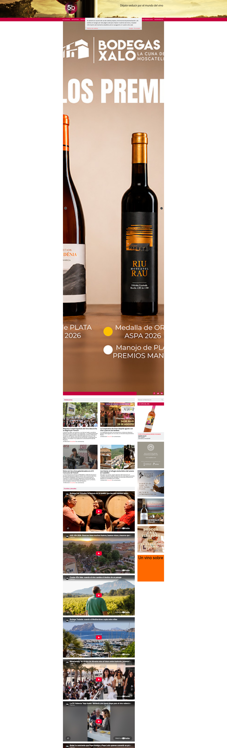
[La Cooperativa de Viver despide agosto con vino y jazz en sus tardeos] (117, 414)
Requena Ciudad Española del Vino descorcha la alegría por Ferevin (80, 429)
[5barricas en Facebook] (154, 393)
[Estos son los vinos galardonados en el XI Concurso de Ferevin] (80, 457)
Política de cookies (92, 28)
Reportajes (75, 19)
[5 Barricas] (71, 8)
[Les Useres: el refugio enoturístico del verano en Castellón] (117, 457)
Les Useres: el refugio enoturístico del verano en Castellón (117, 472)
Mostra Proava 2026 (146, 19)
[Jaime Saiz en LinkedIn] (161, 393)
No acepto (137, 28)
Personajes (84, 19)
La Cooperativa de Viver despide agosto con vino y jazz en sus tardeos (116, 429)
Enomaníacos (158, 19)
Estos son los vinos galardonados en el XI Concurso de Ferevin (78, 472)
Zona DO (109, 436)
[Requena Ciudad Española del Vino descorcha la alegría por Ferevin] (80, 414)
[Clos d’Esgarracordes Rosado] (150, 419)
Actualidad (66, 19)
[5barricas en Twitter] (158, 393)
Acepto (131, 28)
